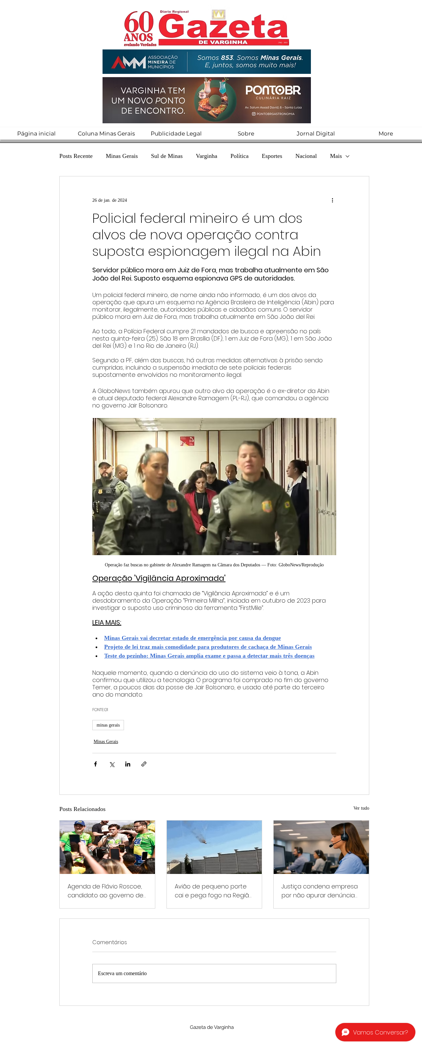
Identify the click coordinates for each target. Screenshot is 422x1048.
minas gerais (108, 725)
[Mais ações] (332, 200)
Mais (336, 156)
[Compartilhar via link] (144, 764)
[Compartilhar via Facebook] (95, 764)
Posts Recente (76, 156)
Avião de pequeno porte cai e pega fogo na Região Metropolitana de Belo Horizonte (214, 891)
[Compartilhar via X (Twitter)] (111, 764)
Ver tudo (361, 808)
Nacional (306, 156)
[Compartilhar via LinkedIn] (128, 764)
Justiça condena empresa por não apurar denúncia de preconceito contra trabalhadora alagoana (320, 891)
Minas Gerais (122, 156)
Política (239, 156)
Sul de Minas (167, 156)
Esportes (272, 156)
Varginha (206, 156)
